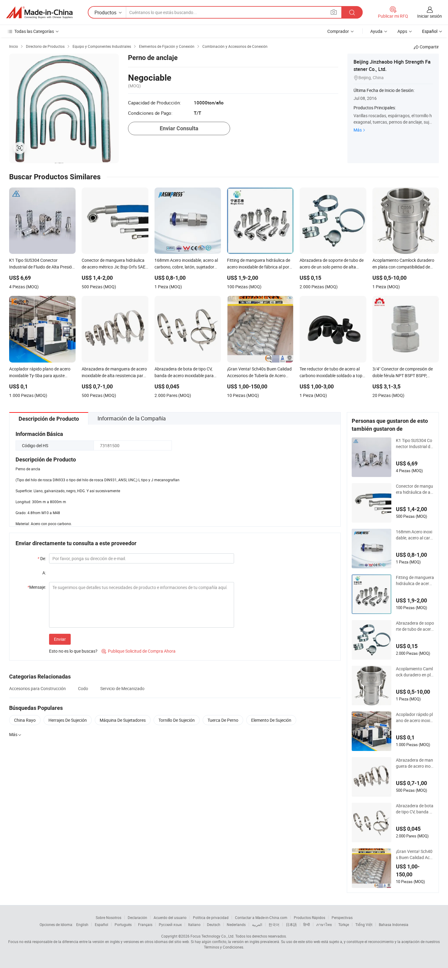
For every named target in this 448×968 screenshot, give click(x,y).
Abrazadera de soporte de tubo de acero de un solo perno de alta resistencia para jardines (415, 626)
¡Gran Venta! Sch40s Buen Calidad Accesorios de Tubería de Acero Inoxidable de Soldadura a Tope (415, 854)
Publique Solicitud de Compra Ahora (138, 651)
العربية (257, 924)
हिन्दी (306, 924)
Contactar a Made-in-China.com (261, 917)
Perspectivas (342, 917)
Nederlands (236, 924)
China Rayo (25, 720)
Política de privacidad (211, 917)
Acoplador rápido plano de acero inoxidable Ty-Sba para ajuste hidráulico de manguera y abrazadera (415, 717)
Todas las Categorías (34, 31)
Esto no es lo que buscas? (73, 651)
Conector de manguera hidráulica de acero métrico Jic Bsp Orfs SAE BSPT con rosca (414, 489)
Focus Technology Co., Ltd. (212, 936)
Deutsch (213, 924)
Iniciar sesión (429, 16)
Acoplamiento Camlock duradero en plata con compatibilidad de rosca (414, 672)
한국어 (273, 924)
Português (123, 924)
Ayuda (376, 31)
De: (41, 558)
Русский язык (170, 924)
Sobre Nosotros (108, 917)
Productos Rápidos (309, 917)
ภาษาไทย (324, 924)
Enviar (60, 639)
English (82, 924)
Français (145, 924)
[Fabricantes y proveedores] (39, 12)
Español (101, 924)
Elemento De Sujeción (271, 720)
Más (358, 130)
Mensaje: (36, 587)
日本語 (291, 924)
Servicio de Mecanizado (122, 688)
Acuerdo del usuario (170, 917)
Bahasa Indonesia (393, 924)
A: (44, 573)
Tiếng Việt (363, 924)
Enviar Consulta (179, 128)
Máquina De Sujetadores (123, 720)
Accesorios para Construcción (37, 688)
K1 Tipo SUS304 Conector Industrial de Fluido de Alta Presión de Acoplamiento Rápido (414, 443)
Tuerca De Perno (223, 720)
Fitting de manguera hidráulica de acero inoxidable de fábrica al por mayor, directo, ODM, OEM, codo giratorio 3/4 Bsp (415, 580)
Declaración (137, 917)
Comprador (338, 31)
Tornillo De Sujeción (176, 720)
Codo (83, 688)
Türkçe (343, 924)
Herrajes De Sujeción (67, 720)
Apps (402, 31)
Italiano (194, 924)
